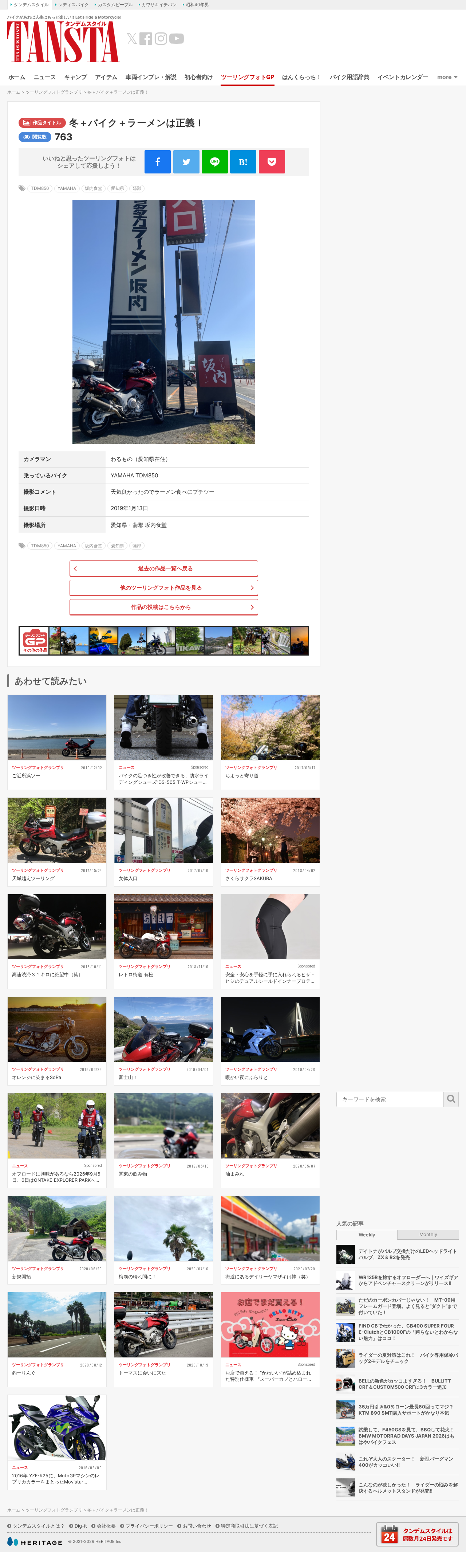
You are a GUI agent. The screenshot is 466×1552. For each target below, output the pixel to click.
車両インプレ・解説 (151, 77)
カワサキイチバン (159, 4)
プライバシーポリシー (149, 1526)
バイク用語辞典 (350, 77)
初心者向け (199, 77)
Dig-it (81, 1526)
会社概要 (106, 1526)
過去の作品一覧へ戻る (165, 568)
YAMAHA (67, 188)
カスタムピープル (115, 4)
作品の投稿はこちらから (161, 606)
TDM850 (40, 188)
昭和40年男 (197, 4)
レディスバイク (73, 4)
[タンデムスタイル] (63, 41)
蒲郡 (137, 188)
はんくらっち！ (302, 77)
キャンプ (75, 77)
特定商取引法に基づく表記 (249, 1526)
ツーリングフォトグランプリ (53, 92)
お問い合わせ (197, 1526)
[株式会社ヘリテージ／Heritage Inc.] (34, 1542)
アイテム (106, 77)
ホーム (16, 77)
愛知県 (117, 188)
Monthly (428, 1234)
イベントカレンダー (403, 77)
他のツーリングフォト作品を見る (161, 587)
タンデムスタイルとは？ (39, 1526)
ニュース (44, 77)
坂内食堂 (93, 188)
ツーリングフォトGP (247, 77)
